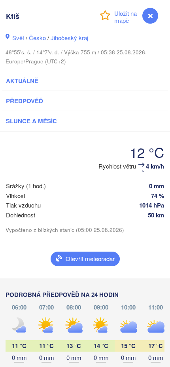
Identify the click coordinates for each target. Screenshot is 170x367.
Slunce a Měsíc (31, 121)
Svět (18, 37)
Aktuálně (22, 80)
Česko (37, 37)
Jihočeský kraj (69, 37)
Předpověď (24, 100)
